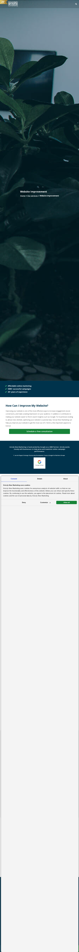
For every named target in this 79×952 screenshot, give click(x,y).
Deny (24, 502)
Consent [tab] (14, 479)
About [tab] (65, 479)
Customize (44, 502)
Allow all (66, 502)
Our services (32, 196)
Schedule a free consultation (39, 431)
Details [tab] (39, 479)
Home (22, 196)
